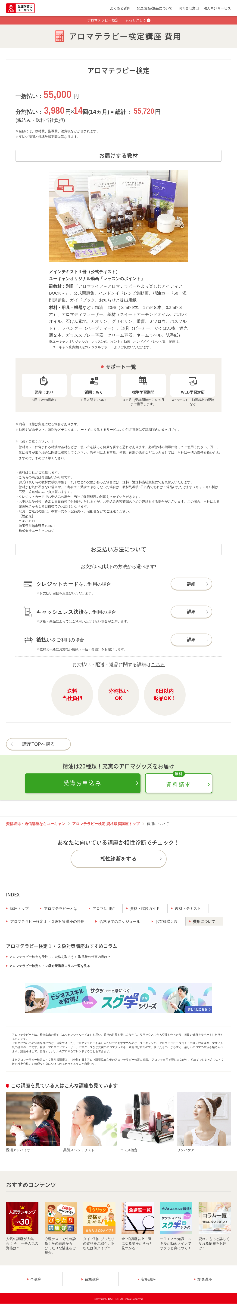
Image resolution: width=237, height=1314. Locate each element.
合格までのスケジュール (120, 921)
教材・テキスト (188, 909)
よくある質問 (120, 8)
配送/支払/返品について (154, 8)
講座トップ (19, 909)
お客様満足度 (167, 921)
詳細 (191, 584)
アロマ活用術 (104, 909)
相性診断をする (118, 859)
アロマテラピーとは (60, 909)
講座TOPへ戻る (38, 744)
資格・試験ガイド (145, 909)
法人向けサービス (217, 8)
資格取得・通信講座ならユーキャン (35, 824)
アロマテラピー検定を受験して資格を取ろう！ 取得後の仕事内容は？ (60, 957)
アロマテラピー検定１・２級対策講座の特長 (47, 921)
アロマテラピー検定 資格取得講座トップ (106, 824)
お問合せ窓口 (189, 8)
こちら (158, 664)
